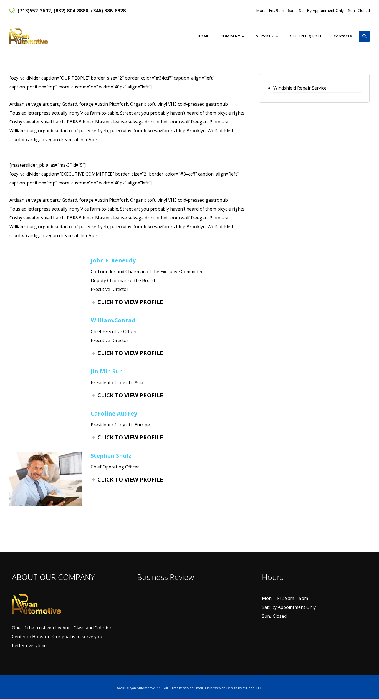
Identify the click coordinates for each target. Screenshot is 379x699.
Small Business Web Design (215, 688)
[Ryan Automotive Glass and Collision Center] (28, 36)
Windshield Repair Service (300, 88)
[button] (364, 36)
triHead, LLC (252, 688)
